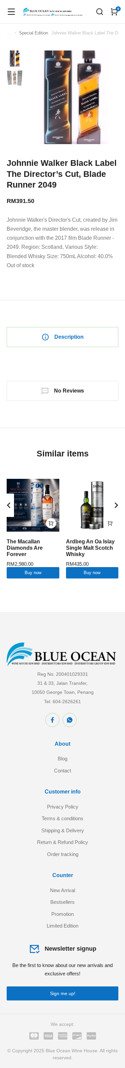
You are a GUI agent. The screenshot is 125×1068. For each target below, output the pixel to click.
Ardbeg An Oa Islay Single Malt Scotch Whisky (90, 548)
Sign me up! (62, 993)
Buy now (33, 572)
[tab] (62, 337)
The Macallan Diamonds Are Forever (25, 548)
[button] (8, 505)
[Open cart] (114, 12)
